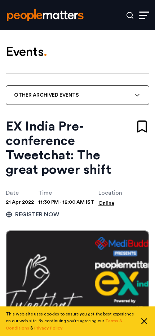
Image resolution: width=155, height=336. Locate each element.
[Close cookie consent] (144, 321)
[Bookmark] (142, 126)
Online (106, 203)
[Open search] (130, 15)
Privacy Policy (48, 328)
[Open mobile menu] (144, 15)
